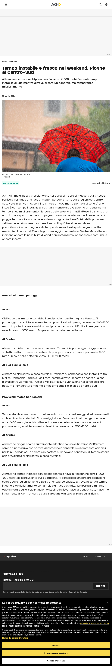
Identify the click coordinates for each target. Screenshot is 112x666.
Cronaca (13, 61)
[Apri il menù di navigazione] (5, 4)
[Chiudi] (108, 603)
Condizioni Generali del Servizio (73, 592)
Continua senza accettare (56, 653)
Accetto (56, 645)
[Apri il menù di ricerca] (100, 4)
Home (4, 61)
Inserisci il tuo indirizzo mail (19, 580)
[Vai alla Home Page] (56, 4)
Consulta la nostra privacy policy (94, 623)
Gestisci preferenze (56, 661)
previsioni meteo (10, 183)
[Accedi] (106, 4)
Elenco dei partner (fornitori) (15, 638)
